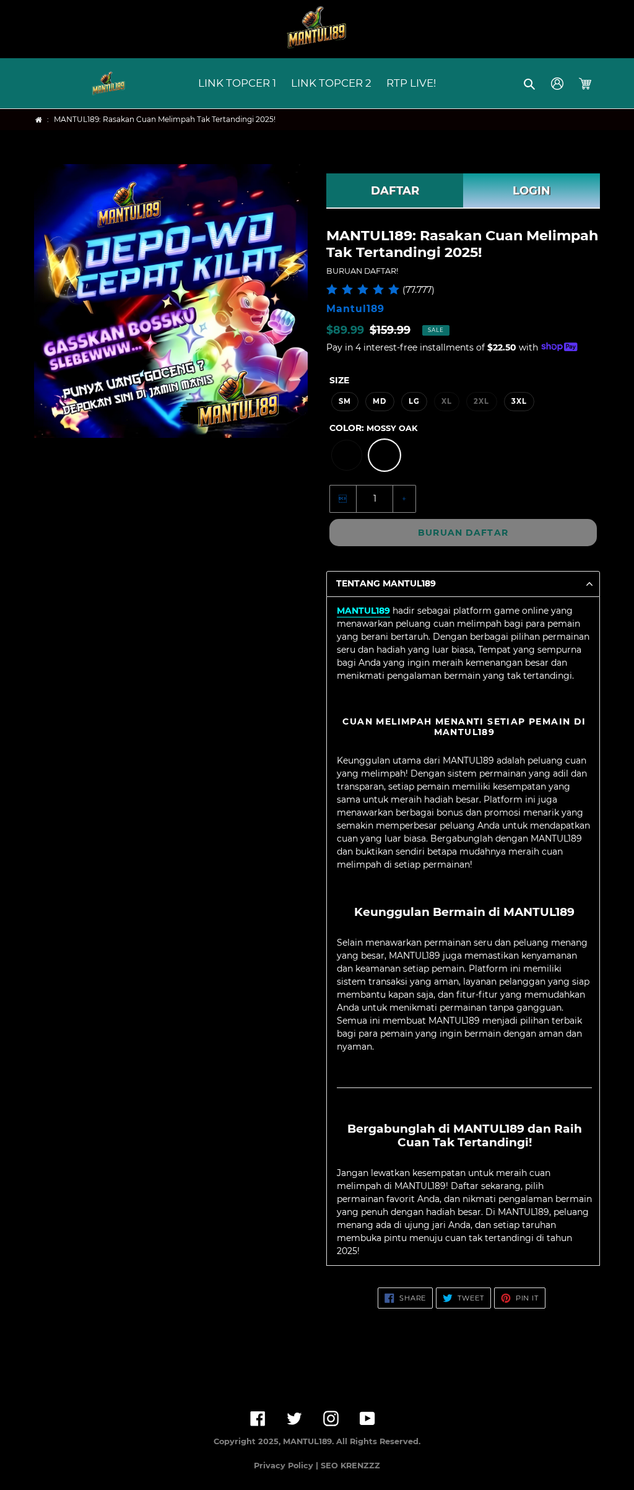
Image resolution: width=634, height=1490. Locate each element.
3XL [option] (519, 401)
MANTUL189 (363, 610)
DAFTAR (395, 191)
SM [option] (345, 401)
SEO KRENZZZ (350, 1465)
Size (339, 380)
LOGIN (531, 191)
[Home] (38, 119)
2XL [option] (481, 401)
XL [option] (446, 401)
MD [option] (379, 401)
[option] (346, 455)
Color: (373, 427)
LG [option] (414, 401)
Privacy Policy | (287, 1465)
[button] (530, 83)
